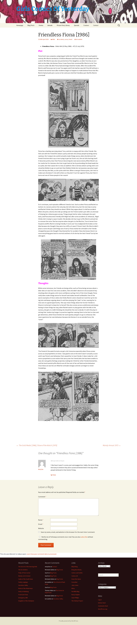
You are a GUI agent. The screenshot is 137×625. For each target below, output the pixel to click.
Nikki (53, 39)
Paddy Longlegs (23, 582)
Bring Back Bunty (77, 570)
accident (61, 39)
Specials (76, 25)
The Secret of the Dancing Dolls (27, 566)
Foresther (75, 582)
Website (41, 528)
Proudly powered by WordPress (68, 621)
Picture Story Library (63, 25)
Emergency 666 (23, 598)
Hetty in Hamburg (23, 591)
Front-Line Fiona (23, 594)
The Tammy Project (77, 601)
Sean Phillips (75, 598)
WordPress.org (102, 609)
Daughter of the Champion (26, 601)
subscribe (84, 537)
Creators (86, 25)
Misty (73, 588)
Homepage (19, 25)
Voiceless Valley (23, 585)
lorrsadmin (79, 39)
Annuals (50, 25)
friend (70, 39)
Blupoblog (75, 566)
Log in (100, 600)
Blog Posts (30, 25)
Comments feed (103, 606)
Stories (41, 25)
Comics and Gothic (77, 573)
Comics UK (75, 576)
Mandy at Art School (24, 576)
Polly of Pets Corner (24, 573)
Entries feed (102, 603)
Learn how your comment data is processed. (42, 554)
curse (66, 39)
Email (40, 524)
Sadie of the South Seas (25, 579)
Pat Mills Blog (75, 591)
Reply (54, 475)
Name (40, 520)
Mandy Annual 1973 (112, 445)
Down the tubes (76, 579)
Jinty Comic (75, 585)
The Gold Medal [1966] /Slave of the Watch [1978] (36, 445)
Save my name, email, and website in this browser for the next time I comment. (68, 532)
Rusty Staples (76, 594)
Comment (42, 497)
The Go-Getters (23, 570)
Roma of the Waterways (25, 588)
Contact (95, 25)
